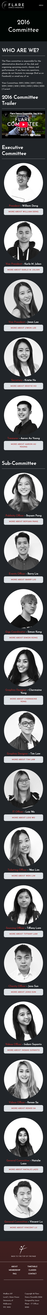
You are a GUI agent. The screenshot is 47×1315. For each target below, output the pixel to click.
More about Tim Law (23, 760)
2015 (21, 83)
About (14, 1266)
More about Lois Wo (23, 818)
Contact (32, 1274)
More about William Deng (23, 212)
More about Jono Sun (23, 992)
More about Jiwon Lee (23, 328)
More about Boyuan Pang (23, 522)
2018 (39, 83)
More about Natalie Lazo (23, 1170)
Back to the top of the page (23, 1256)
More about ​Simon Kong (23, 638)
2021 (17, 86)
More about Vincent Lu (23, 1228)
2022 (23, 86)
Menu (41, 5)
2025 (42, 86)
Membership (14, 1270)
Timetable (32, 1266)
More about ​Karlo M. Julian (23, 270)
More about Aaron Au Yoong (23, 445)
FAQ (14, 1274)
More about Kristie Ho (24, 386)
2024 (36, 86)
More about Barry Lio (23, 580)
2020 (10, 86)
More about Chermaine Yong (23, 700)
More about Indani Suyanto (23, 1050)
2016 (27, 83)
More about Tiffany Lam (23, 934)
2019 (4, 86)
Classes (32, 1270)
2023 (29, 86)
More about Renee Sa (23, 1108)
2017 (33, 83)
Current (6, 89)
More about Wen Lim (23, 876)
